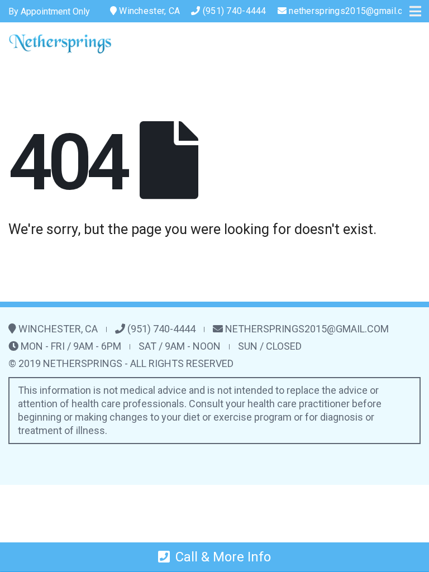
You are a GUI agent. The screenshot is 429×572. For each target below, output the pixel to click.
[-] (60, 44)
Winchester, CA (148, 11)
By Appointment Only (49, 11)
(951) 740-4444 (233, 11)
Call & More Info (223, 557)
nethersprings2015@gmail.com (352, 11)
